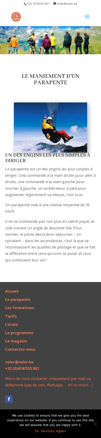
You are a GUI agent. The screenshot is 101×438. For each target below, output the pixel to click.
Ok (37, 431)
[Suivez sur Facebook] (9, 399)
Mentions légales (53, 431)
